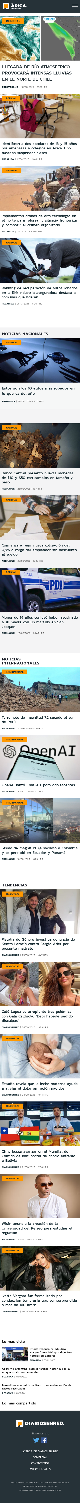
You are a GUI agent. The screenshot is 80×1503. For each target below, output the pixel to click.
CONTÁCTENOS (40, 1463)
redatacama (10, 87)
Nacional (11, 170)
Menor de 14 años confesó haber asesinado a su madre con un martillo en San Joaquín (40, 622)
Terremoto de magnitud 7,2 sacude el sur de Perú (38, 720)
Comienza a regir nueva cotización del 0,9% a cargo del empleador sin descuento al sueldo (39, 549)
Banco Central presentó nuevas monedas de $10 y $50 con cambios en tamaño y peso (37, 477)
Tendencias (12, 894)
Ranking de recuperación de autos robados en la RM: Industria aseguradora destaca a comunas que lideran (39, 293)
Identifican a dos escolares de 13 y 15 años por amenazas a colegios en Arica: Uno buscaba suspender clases (39, 148)
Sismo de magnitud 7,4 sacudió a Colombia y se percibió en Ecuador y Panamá (40, 850)
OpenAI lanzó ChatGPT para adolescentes (38, 785)
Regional (13, 21)
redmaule (8, 401)
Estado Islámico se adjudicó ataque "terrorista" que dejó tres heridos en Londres (51, 1352)
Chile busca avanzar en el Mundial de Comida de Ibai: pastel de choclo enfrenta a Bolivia (38, 1156)
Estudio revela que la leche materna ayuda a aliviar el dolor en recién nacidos (40, 1086)
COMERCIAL (40, 1457)
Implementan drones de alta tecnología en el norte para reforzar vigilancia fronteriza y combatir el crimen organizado (39, 220)
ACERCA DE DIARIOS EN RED (40, 1451)
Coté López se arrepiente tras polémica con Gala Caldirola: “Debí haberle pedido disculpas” (37, 1016)
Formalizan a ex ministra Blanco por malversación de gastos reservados (36, 1387)
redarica (8, 159)
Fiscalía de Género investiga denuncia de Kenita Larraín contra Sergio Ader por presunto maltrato (38, 944)
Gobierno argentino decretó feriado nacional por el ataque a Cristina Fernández (36, 1370)
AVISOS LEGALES (40, 1469)
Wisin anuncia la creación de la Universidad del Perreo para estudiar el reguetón (37, 1228)
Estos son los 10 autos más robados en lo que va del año (38, 391)
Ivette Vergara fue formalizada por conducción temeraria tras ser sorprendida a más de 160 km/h (39, 1300)
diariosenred (10, 955)
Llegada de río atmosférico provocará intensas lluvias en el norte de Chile (37, 73)
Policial (11, 98)
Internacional (14, 672)
